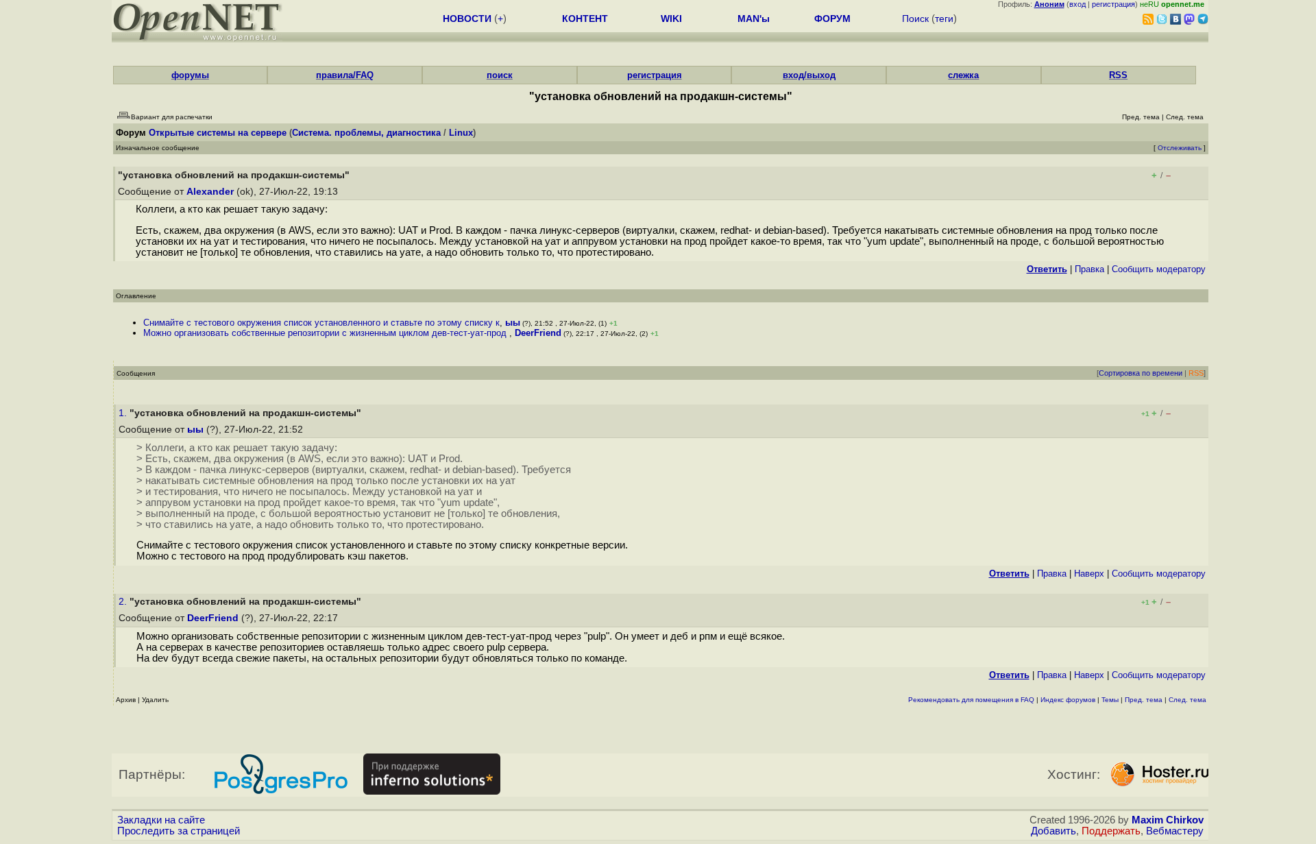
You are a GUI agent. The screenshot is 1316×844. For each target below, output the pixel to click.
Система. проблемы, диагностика (366, 133)
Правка (1089, 269)
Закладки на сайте (161, 820)
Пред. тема (1143, 699)
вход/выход (809, 75)
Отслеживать (1180, 148)
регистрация (1113, 4)
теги (944, 18)
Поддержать (1111, 830)
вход (1077, 4)
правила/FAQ (345, 75)
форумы (190, 75)
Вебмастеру (1175, 830)
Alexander (210, 191)
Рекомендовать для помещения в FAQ (971, 699)
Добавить (1053, 830)
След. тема (1187, 699)
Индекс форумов (1067, 699)
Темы (1110, 699)
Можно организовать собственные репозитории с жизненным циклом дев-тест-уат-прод (326, 333)
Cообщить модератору (1159, 269)
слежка (963, 75)
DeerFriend (538, 333)
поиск (500, 75)
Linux (461, 133)
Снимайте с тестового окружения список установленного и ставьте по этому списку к (321, 322)
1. (124, 413)
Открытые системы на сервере (218, 133)
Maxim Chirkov (1168, 820)
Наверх (1089, 573)
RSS (1118, 75)
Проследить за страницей (178, 830)
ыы (512, 322)
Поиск (915, 18)
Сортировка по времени (1140, 373)
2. (124, 601)
